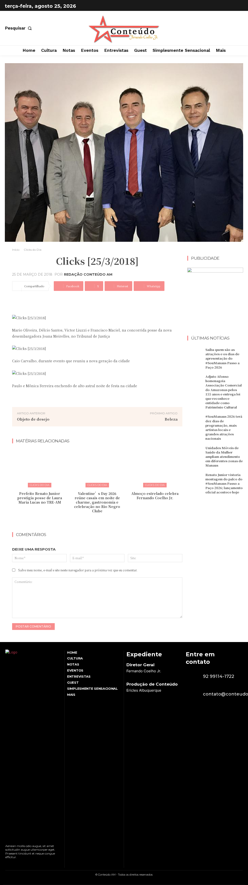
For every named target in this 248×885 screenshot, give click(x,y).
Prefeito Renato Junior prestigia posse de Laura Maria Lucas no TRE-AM (39, 498)
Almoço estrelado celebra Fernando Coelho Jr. (154, 495)
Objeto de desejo (33, 419)
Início (15, 249)
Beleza (171, 419)
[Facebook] (226, 6)
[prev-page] (93, 521)
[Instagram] (238, 6)
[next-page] (100, 521)
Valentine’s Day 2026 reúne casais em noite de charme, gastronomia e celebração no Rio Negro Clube (97, 502)
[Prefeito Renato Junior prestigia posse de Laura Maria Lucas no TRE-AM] (39, 468)
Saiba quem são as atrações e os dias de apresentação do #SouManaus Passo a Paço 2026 (222, 358)
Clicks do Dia (32, 249)
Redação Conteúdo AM (88, 274)
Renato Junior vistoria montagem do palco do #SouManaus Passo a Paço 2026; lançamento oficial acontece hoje (224, 483)
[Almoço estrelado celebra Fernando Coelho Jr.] (154, 468)
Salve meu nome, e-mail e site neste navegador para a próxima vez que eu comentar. (77, 570)
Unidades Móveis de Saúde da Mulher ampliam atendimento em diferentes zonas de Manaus (224, 457)
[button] (19, 28)
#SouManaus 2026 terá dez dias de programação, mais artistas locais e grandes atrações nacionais (223, 427)
